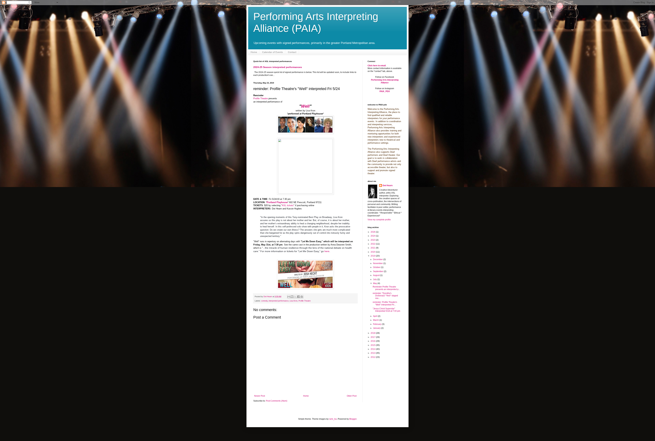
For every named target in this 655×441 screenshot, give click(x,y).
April (375, 316)
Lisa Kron (293, 301)
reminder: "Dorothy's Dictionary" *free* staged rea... (385, 295)
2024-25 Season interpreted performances (277, 67)
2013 (373, 353)
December (378, 259)
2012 (373, 357)
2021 (373, 248)
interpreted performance (279, 301)
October (377, 267)
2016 (373, 341)
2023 (373, 240)
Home (254, 52)
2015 (373, 345)
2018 (373, 333)
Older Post (351, 396)
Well (305, 106)
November (378, 263)
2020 (373, 252)
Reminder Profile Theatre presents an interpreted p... (386, 288)
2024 (373, 236)
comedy (264, 301)
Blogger (352, 419)
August (376, 275)
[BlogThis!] (292, 296)
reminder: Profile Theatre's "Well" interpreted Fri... (385, 303)
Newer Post (259, 396)
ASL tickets (288, 205)
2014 (373, 349)
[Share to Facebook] (298, 296)
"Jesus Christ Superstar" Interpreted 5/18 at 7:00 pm (386, 309)
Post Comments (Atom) (276, 401)
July (375, 279)
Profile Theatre (260, 98)
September (378, 271)
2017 (373, 337)
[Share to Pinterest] (301, 296)
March (376, 320)
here (326, 251)
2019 (373, 256)
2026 (373, 232)
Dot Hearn (387, 185)
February (377, 324)
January (377, 328)
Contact (292, 52)
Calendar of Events (272, 52)
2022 (373, 244)
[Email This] (288, 296)
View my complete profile (379, 219)
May (375, 283)
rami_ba (333, 419)
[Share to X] (295, 296)
